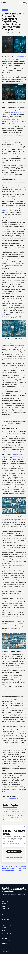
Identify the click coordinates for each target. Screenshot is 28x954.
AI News (21, 32)
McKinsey (8, 261)
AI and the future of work (10, 807)
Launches (4, 903)
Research (4, 927)
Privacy (3, 951)
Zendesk (4, 210)
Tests (3, 914)
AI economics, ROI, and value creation (13, 817)
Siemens (12, 418)
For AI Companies (6, 935)
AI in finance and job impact (10, 809)
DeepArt (4, 314)
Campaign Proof (6, 941)
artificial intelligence (20, 56)
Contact (7, 951)
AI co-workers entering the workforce (13, 815)
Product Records (6, 917)
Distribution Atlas (6, 908)
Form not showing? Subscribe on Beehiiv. (14, 857)
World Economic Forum (16, 435)
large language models (15, 112)
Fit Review (4, 938)
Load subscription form (14, 851)
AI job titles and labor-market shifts (12, 819)
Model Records (5, 919)
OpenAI (20, 312)
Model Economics (6, 922)
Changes (4, 906)
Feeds (3, 930)
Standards (4, 943)
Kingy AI (5, 2)
